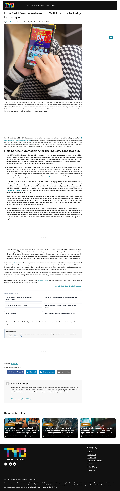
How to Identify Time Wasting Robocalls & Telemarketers (19, 298)
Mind (42, 5)
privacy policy (43, 487)
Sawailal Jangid (11, 22)
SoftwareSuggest (43, 280)
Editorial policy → (18, 336)
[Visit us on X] (10, 464)
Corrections (91, 470)
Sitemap (90, 464)
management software (14, 190)
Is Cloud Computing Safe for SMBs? (17, 305)
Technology (14, 363)
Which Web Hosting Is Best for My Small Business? (61, 297)
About (53, 5)
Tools (47, 5)
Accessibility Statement (94, 461)
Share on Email (65, 372)
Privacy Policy (91, 457)
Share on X (32, 372)
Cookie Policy (53, 487)
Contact (89, 451)
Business (34, 5)
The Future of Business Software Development (60, 313)
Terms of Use (91, 454)
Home (28, 5)
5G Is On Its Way (11, 313)
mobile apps (48, 176)
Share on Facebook (16, 372)
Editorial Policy (92, 467)
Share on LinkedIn (48, 372)
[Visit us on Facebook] (6, 464)
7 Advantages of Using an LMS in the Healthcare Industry (60, 306)
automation (16, 263)
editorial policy (68, 322)
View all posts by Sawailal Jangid (21, 399)
